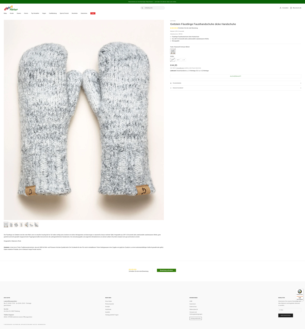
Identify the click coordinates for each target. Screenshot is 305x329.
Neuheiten (75, 13)
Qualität (107, 312)
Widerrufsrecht (194, 309)
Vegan (44, 13)
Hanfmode (108, 309)
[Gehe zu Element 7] (36, 224)
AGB (191, 301)
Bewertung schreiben (166, 270)
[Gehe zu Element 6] (31, 224)
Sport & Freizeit (64, 13)
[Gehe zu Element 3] (16, 224)
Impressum (193, 304)
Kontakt (107, 306)
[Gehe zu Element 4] (21, 224)
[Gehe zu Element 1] (6, 224)
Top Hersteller (35, 13)
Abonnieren (286, 315)
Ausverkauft (235, 76)
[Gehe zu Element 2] (11, 224)
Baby (5, 13)
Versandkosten (180, 68)
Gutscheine (84, 13)
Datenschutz (193, 306)
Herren (26, 13)
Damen (19, 13)
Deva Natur (108, 301)
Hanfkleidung (53, 13)
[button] (174, 28)
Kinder (12, 13)
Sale (93, 13)
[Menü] (302, 289)
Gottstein (173, 20)
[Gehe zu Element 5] (26, 224)
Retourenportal (109, 304)
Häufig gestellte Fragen (112, 314)
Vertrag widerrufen (195, 318)
